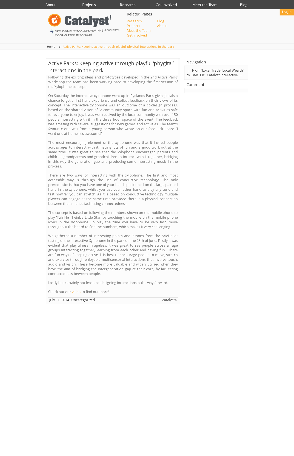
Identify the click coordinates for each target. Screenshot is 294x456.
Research (128, 4)
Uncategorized (83, 300)
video (76, 291)
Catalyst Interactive (224, 75)
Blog (243, 4)
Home (51, 47)
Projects (89, 4)
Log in (287, 11)
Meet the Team (205, 4)
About (50, 4)
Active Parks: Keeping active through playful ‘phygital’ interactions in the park (118, 47)
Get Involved (166, 4)
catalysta (169, 300)
